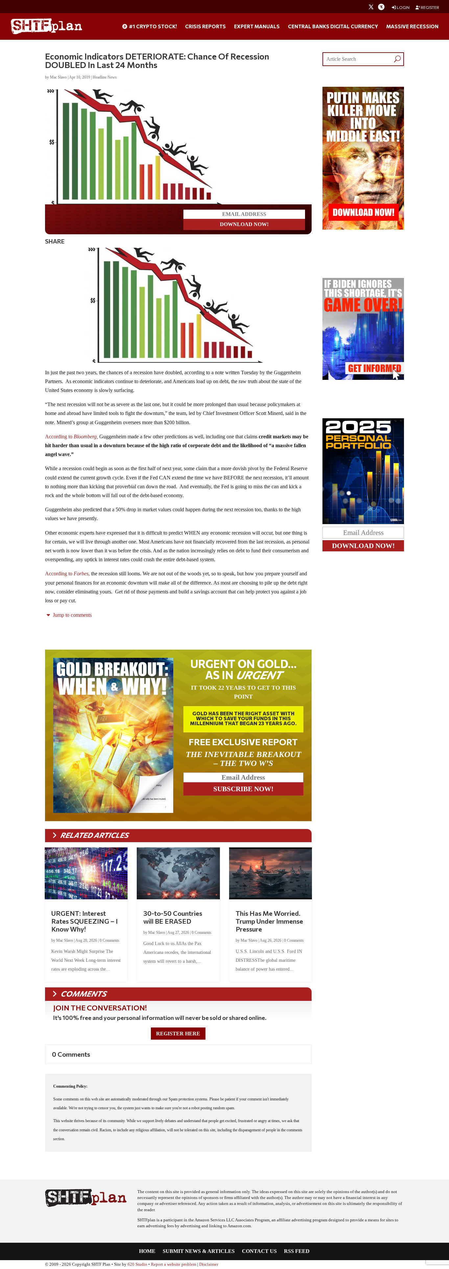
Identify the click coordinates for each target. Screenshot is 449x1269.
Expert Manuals (257, 26)
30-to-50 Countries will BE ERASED (172, 916)
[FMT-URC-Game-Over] (363, 378)
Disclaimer (208, 1263)
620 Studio (137, 1263)
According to (71, 435)
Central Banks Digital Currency (333, 26)
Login (403, 7)
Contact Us (259, 1250)
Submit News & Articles (199, 1250)
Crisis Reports (205, 26)
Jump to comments (72, 613)
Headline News (105, 77)
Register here (178, 1032)
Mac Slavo (58, 77)
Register (429, 7)
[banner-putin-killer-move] (363, 228)
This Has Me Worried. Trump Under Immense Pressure (269, 920)
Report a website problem (173, 1263)
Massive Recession (412, 26)
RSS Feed (297, 1250)
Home (147, 1250)
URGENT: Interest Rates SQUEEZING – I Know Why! (84, 920)
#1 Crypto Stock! (152, 26)
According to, (67, 572)
